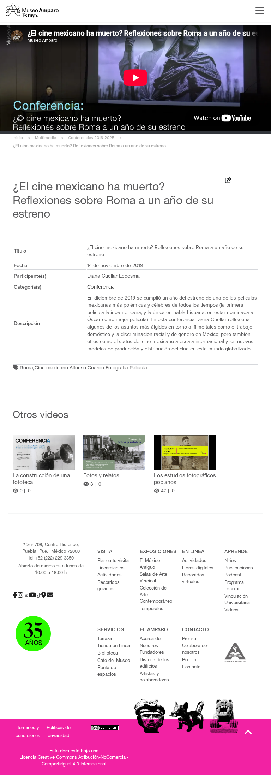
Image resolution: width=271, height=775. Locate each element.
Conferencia (101, 287)
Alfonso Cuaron (87, 368)
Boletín (189, 660)
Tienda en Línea (113, 646)
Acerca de (150, 639)
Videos (231, 610)
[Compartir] (228, 181)
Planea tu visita (113, 561)
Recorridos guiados (108, 586)
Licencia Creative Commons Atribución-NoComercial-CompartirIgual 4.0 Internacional (73, 761)
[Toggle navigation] (258, 11)
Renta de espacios (106, 671)
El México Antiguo (150, 564)
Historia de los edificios (154, 663)
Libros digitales (197, 568)
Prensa (189, 639)
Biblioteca (107, 653)
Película (138, 368)
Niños (230, 561)
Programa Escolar (234, 586)
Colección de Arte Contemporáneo (156, 595)
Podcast (232, 575)
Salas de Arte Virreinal (153, 578)
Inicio (18, 137)
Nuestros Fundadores (152, 649)
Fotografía (117, 368)
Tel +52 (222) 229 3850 (51, 558)
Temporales (151, 609)
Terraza (104, 639)
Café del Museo (113, 661)
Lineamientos (111, 568)
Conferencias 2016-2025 (91, 137)
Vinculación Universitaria (237, 600)
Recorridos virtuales (193, 579)
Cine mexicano (51, 368)
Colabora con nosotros (195, 649)
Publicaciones (238, 568)
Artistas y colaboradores (154, 677)
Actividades (109, 575)
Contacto (191, 667)
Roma (26, 368)
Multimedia (45, 137)
